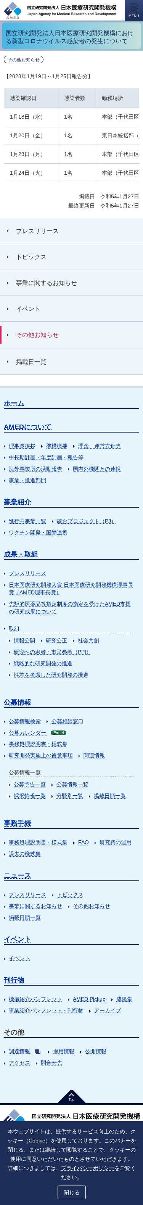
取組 (14, 629)
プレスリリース (27, 573)
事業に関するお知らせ (35, 906)
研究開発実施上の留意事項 (41, 755)
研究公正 (56, 640)
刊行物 (14, 980)
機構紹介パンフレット (35, 999)
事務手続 (17, 823)
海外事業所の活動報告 (35, 469)
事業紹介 (17, 502)
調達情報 (19, 1051)
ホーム (14, 403)
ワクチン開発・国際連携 (38, 532)
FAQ (83, 842)
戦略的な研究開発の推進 (43, 663)
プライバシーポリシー (87, 1168)
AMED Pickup (89, 999)
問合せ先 (51, 1063)
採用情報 (63, 1051)
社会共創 (88, 640)
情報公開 (24, 640)
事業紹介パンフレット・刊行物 (46, 1010)
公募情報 (17, 702)
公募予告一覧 (30, 784)
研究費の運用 (116, 842)
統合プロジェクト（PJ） (86, 521)
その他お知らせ (91, 906)
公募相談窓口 (67, 721)
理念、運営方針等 (99, 446)
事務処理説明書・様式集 (38, 744)
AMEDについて (27, 427)
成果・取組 (21, 554)
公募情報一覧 (72, 784)
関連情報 (94, 755)
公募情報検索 (25, 721)
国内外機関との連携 (97, 469)
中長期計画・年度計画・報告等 (46, 457)
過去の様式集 (25, 854)
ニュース (17, 875)
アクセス (19, 1063)
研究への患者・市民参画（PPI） (53, 652)
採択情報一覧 (30, 796)
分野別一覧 (69, 796)
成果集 (124, 999)
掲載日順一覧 (110, 796)
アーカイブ (107, 1010)
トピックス (70, 894)
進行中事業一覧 (27, 521)
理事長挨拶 (22, 446)
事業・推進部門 (27, 480)
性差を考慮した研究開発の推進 (51, 675)
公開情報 (95, 1051)
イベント (17, 939)
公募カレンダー (36, 733)
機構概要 (56, 446)
